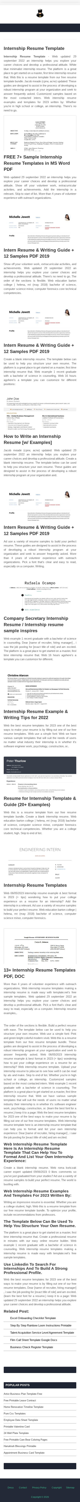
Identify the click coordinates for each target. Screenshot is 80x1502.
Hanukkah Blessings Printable (20, 1446)
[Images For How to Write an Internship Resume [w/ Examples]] (40, 412)
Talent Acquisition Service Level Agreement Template (42, 1332)
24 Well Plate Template (16, 1433)
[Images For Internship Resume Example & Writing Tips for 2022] (40, 688)
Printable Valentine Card (17, 1426)
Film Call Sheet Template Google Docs (33, 1340)
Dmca (11, 1487)
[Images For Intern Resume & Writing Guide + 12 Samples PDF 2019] (40, 226)
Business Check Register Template (31, 1347)
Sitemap (70, 1487)
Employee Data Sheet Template (21, 1420)
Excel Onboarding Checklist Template (33, 1318)
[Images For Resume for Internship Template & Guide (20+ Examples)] (40, 775)
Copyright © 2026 (40, 1497)
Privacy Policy (39, 1487)
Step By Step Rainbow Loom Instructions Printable (40, 1325)
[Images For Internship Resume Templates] (40, 861)
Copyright (57, 1487)
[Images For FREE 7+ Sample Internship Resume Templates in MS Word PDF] (40, 133)
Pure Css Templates (15, 1413)
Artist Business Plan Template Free (23, 1393)
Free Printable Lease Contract (20, 1400)
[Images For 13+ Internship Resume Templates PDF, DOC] (40, 946)
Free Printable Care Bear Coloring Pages (25, 1439)
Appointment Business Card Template (24, 1452)
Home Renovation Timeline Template (23, 1407)
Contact (23, 1487)
